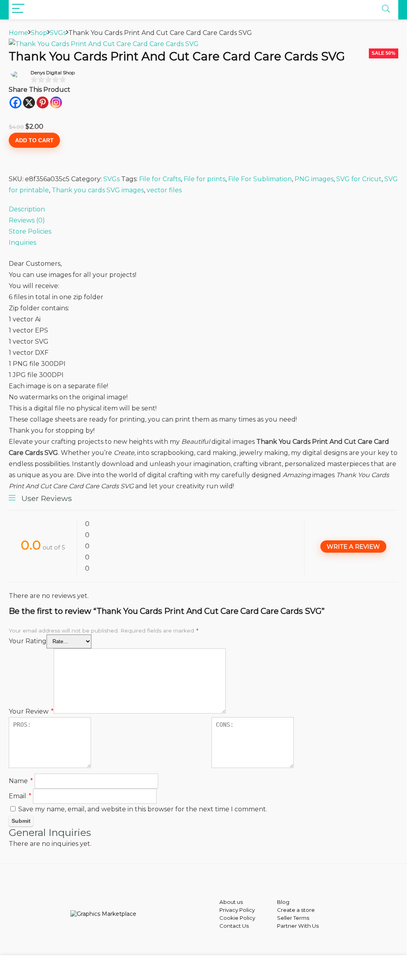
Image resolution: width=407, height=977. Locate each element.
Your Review (31, 711)
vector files (164, 190)
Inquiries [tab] (22, 242)
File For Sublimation (260, 179)
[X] (29, 102)
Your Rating (28, 641)
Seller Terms (293, 918)
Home (18, 33)
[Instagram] (56, 102)
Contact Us (234, 926)
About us (231, 902)
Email (20, 796)
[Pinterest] (42, 102)
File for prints (204, 179)
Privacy (228, 910)
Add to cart (34, 140)
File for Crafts (160, 179)
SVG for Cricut (359, 179)
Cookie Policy (237, 918)
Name (21, 781)
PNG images (314, 179)
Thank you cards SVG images (98, 190)
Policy (246, 910)
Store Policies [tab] (30, 231)
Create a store (296, 910)
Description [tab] (27, 209)
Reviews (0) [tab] (27, 220)
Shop (39, 33)
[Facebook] (15, 102)
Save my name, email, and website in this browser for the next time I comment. (142, 809)
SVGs (58, 33)
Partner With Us (298, 926)
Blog (283, 902)
